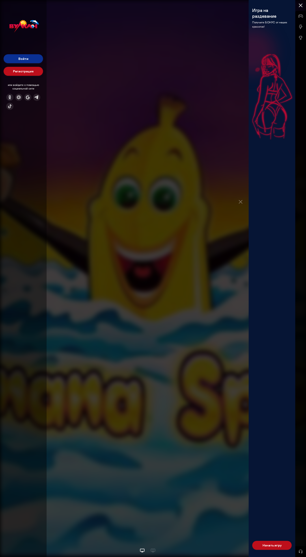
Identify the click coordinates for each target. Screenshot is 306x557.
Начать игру (272, 545)
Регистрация (23, 71)
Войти (23, 59)
